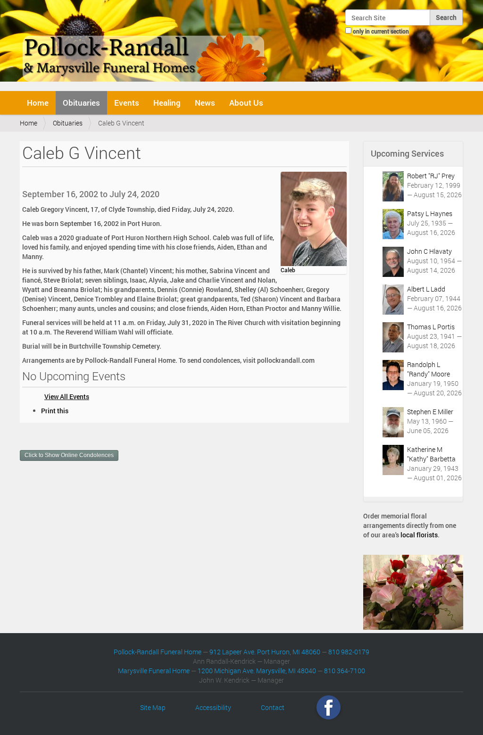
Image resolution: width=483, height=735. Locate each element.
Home (38, 102)
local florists (419, 534)
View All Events (66, 396)
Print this (54, 410)
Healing (167, 102)
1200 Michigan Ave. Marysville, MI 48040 (257, 670)
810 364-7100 (344, 670)
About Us (246, 102)
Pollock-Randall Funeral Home (157, 651)
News (205, 102)
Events (126, 102)
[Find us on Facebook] (328, 707)
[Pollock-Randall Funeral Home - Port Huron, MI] (146, 44)
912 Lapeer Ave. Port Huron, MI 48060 (264, 651)
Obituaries (81, 102)
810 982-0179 (348, 651)
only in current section (381, 31)
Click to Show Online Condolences (69, 455)
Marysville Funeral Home (154, 670)
